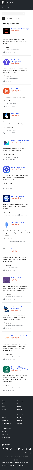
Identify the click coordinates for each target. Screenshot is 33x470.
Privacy (4, 409)
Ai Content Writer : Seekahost (17, 308)
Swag (19, 423)
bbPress (5, 434)
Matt (4, 431)
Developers (5, 420)
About (3, 401)
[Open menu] (30, 2)
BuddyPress (6, 437)
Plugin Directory (6, 7)
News (3, 404)
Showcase (20, 401)
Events (19, 418)
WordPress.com (7, 429)
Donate (20, 420)
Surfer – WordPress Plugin (20, 29)
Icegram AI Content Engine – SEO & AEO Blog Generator (19, 368)
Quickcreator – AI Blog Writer (16, 61)
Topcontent (15, 249)
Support (4, 418)
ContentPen (15, 89)
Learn (3, 415)
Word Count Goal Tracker (20, 336)
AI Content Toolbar (17, 196)
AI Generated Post (17, 222)
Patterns (19, 409)
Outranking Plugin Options (20, 140)
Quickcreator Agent (18, 167)
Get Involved (21, 415)
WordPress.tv (6, 423)
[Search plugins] (23, 13)
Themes (19, 404)
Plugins (19, 407)
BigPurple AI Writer (17, 278)
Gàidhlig (7, 445)
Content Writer (16, 113)
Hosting (4, 407)
